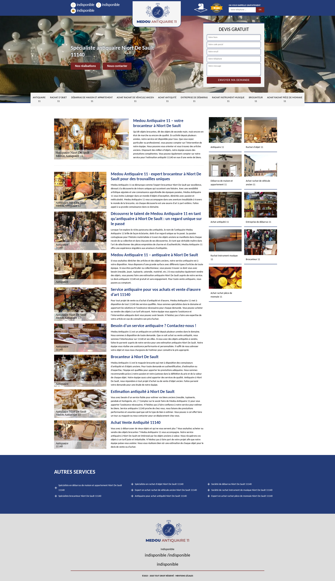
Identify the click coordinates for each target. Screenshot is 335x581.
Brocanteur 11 (256, 99)
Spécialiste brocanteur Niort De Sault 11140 (79, 496)
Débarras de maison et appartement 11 (92, 99)
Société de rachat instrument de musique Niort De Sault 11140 (241, 490)
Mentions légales (184, 576)
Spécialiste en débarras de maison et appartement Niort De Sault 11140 (90, 488)
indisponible (85, 5)
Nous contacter (117, 66)
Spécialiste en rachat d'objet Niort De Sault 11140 (159, 484)
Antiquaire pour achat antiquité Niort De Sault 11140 (161, 496)
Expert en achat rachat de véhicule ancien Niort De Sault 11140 (166, 490)
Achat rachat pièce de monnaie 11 (284, 99)
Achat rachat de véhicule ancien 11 (135, 99)
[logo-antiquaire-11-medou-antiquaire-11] (156, 14)
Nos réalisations (85, 66)
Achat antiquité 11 (167, 99)
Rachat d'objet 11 (58, 99)
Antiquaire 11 (39, 99)
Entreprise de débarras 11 (194, 99)
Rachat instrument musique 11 (228, 99)
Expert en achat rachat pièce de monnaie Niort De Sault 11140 (242, 496)
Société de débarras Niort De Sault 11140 (231, 484)
